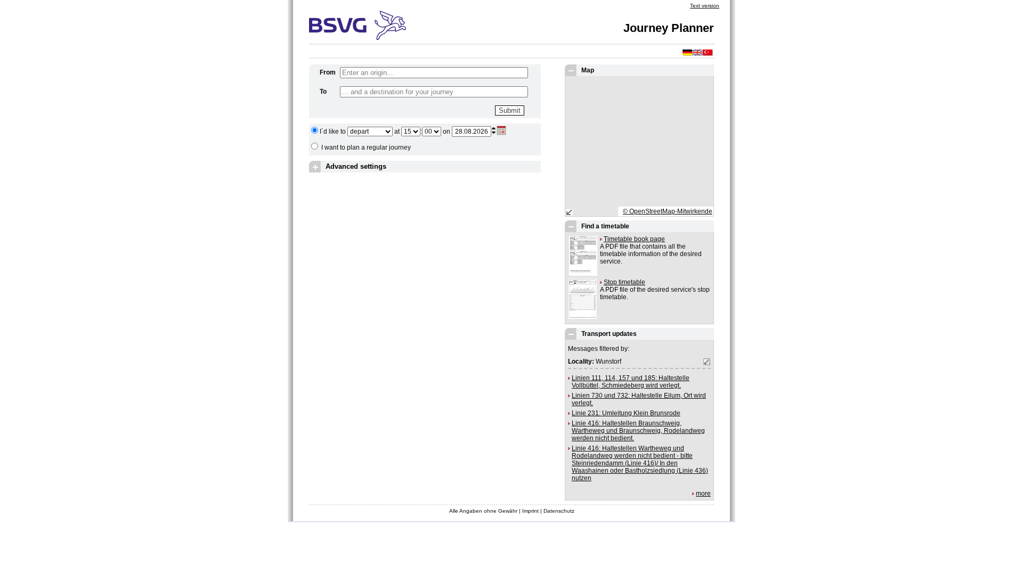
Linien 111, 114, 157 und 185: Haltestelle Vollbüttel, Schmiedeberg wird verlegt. (630, 381)
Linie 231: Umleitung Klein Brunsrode (626, 413)
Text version (704, 6)
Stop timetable (624, 282)
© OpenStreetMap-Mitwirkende (667, 211)
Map (587, 70)
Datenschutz (558, 511)
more (703, 493)
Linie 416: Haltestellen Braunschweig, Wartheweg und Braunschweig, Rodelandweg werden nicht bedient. (638, 431)
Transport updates (609, 334)
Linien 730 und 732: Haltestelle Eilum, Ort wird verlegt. (639, 399)
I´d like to (333, 131)
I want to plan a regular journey (366, 147)
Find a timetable (605, 226)
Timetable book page (634, 239)
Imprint (530, 511)
